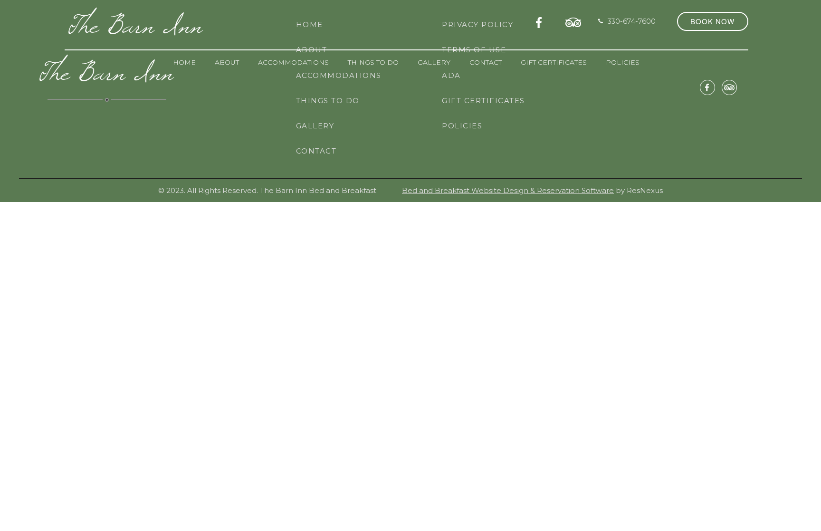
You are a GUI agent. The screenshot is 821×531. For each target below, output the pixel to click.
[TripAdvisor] (573, 21)
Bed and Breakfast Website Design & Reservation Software (508, 190)
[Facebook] (541, 21)
